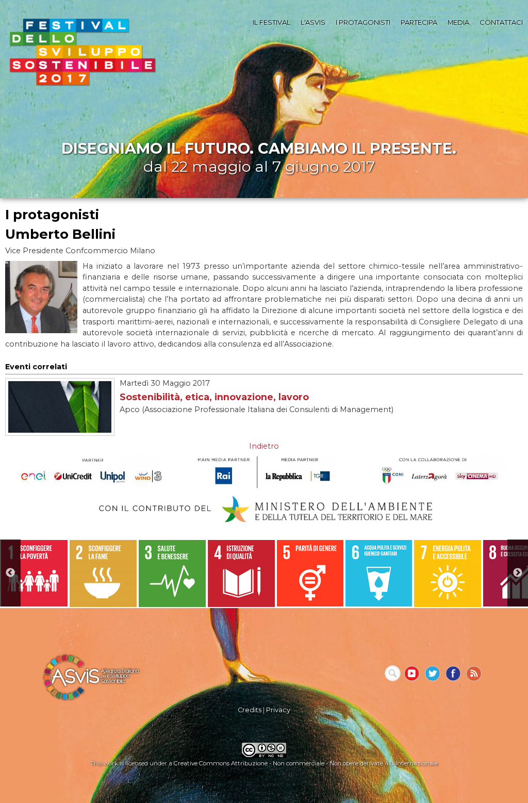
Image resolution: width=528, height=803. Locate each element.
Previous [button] (10, 573)
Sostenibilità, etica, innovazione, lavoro (214, 396)
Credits (249, 710)
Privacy (278, 710)
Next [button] (517, 573)
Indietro (264, 446)
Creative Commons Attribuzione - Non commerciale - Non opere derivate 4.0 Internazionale (306, 763)
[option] (34, 573)
